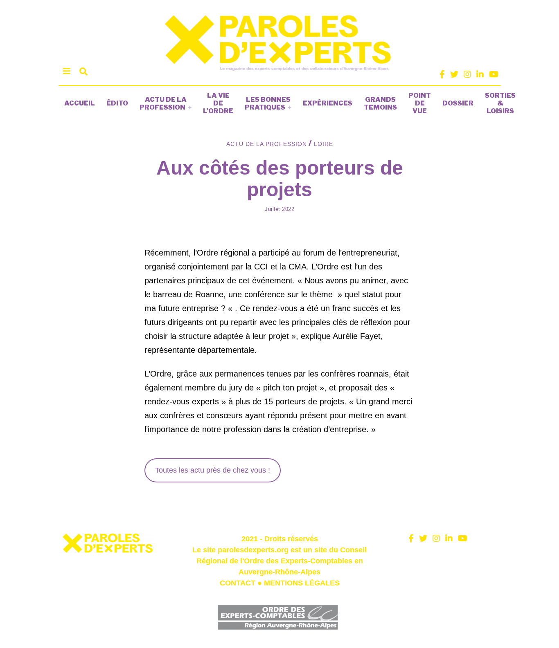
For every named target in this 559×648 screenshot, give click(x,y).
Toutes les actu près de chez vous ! (212, 470)
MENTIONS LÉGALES (302, 583)
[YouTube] (493, 74)
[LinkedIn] (480, 74)
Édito (117, 103)
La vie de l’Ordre (218, 103)
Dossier (457, 103)
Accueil (79, 103)
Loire (323, 144)
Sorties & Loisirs (500, 103)
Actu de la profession (163, 103)
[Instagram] (467, 74)
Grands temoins (380, 103)
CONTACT (237, 583)
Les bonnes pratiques (268, 103)
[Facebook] (442, 74)
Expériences (327, 103)
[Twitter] (454, 74)
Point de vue (419, 103)
